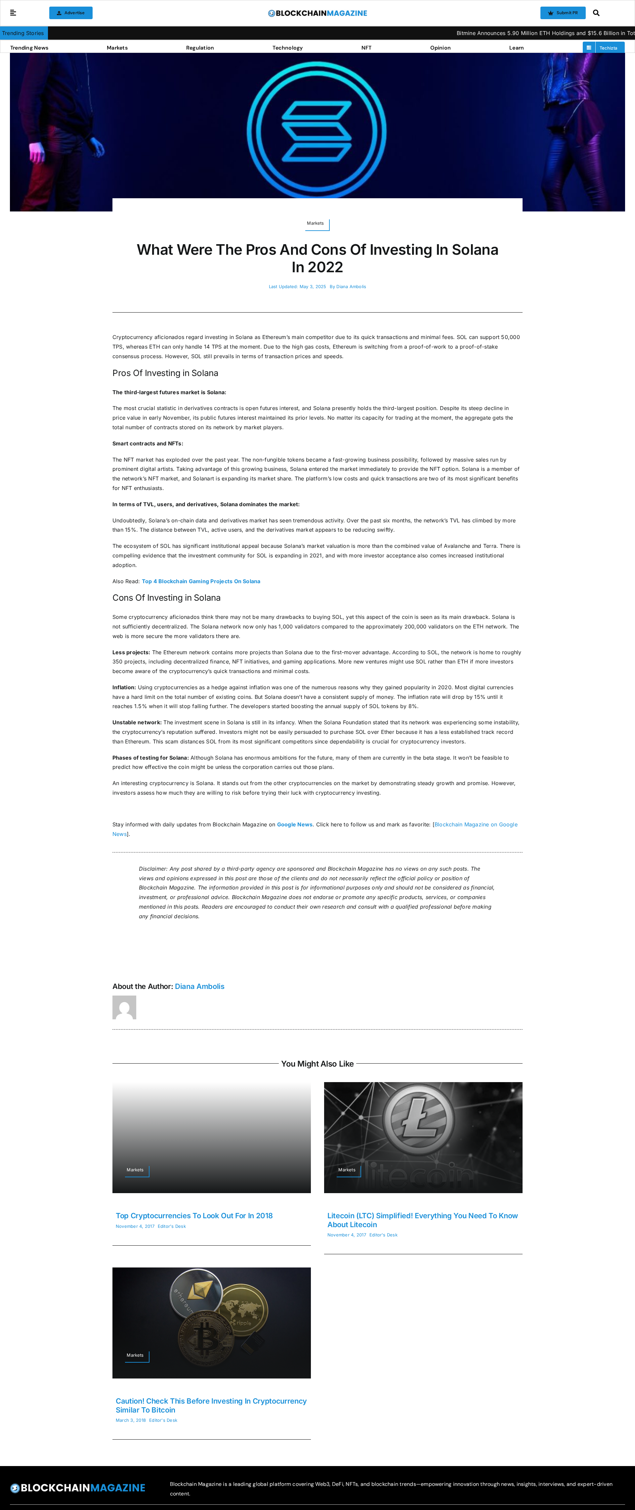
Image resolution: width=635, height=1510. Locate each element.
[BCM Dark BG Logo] (77, 1485)
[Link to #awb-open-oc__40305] (607, 13)
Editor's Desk (172, 1226)
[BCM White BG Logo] (317, 12)
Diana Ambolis (351, 286)
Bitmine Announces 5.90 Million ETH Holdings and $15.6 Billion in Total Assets (495, 33)
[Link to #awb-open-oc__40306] (13, 13)
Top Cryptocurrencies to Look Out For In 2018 (194, 1215)
